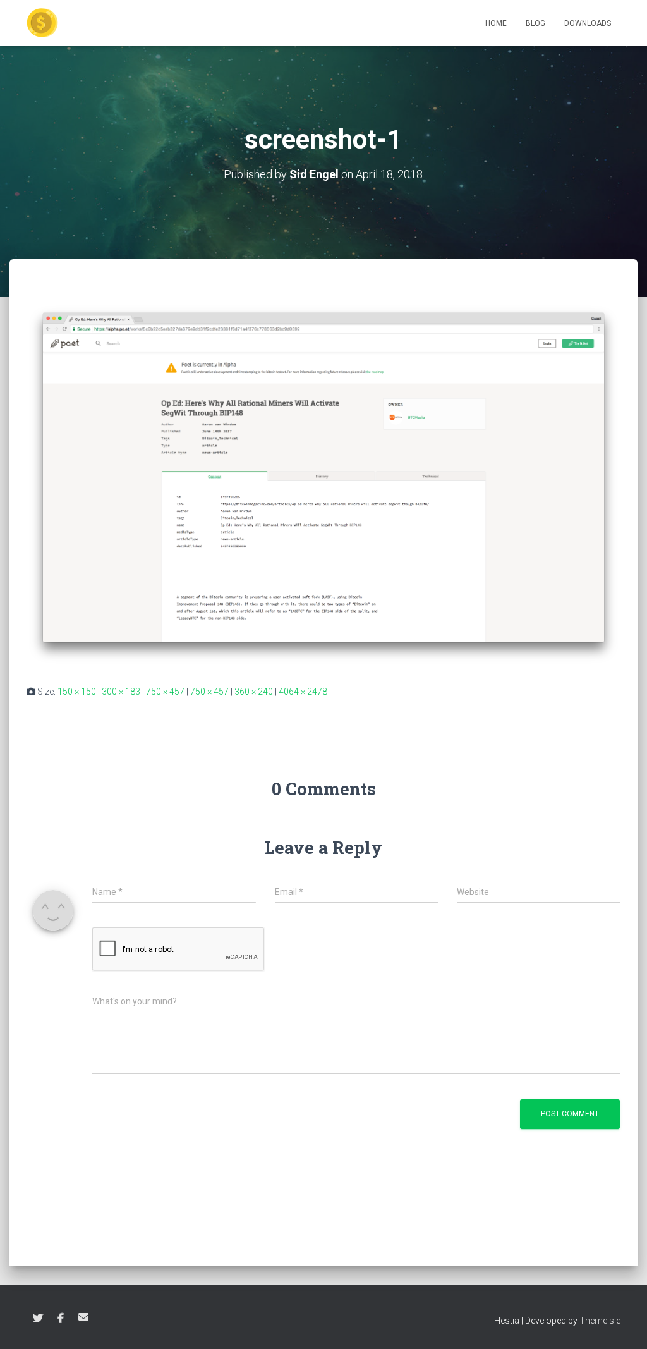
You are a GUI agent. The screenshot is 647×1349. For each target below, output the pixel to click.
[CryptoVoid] (42, 23)
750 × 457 (165, 692)
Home (496, 23)
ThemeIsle (599, 1320)
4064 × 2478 (303, 692)
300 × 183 (121, 692)
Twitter (38, 1318)
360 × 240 (253, 692)
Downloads (587, 23)
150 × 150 (76, 692)
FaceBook (60, 1318)
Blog (535, 23)
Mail (83, 1316)
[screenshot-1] (323, 484)
